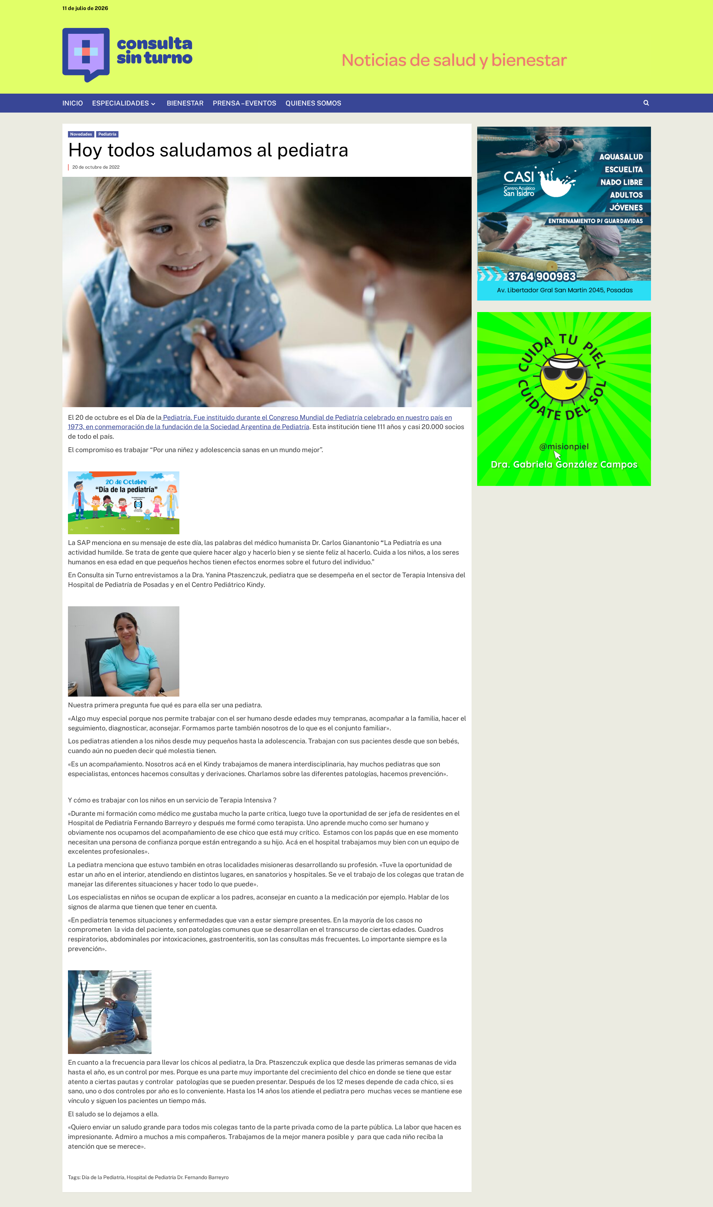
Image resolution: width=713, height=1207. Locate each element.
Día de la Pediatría (103, 1177)
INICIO (72, 103)
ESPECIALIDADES (120, 103)
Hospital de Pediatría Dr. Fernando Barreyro (178, 1177)
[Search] (646, 103)
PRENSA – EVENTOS (244, 103)
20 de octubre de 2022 (96, 167)
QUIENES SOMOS (313, 103)
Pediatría (107, 134)
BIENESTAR (185, 103)
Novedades (81, 134)
